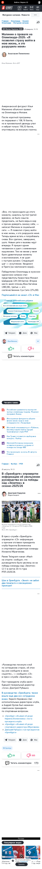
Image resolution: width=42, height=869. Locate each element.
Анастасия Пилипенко (18, 54)
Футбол (14, 464)
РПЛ (21, 464)
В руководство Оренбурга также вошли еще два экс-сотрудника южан (20, 695)
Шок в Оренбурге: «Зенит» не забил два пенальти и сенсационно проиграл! (20, 583)
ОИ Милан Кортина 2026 (13, 29)
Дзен (25, 333)
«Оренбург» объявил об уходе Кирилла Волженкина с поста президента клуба (19, 719)
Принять (21, 864)
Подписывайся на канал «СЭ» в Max (20, 295)
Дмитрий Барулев (16, 493)
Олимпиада (16, 21)
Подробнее (24, 861)
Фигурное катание (21, 23)
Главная (5, 21)
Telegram (11, 333)
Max (35, 333)
